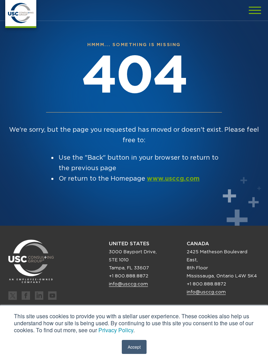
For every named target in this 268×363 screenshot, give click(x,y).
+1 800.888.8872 (128, 275)
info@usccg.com (128, 283)
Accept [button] (134, 347)
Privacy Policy (115, 330)
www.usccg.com (173, 178)
